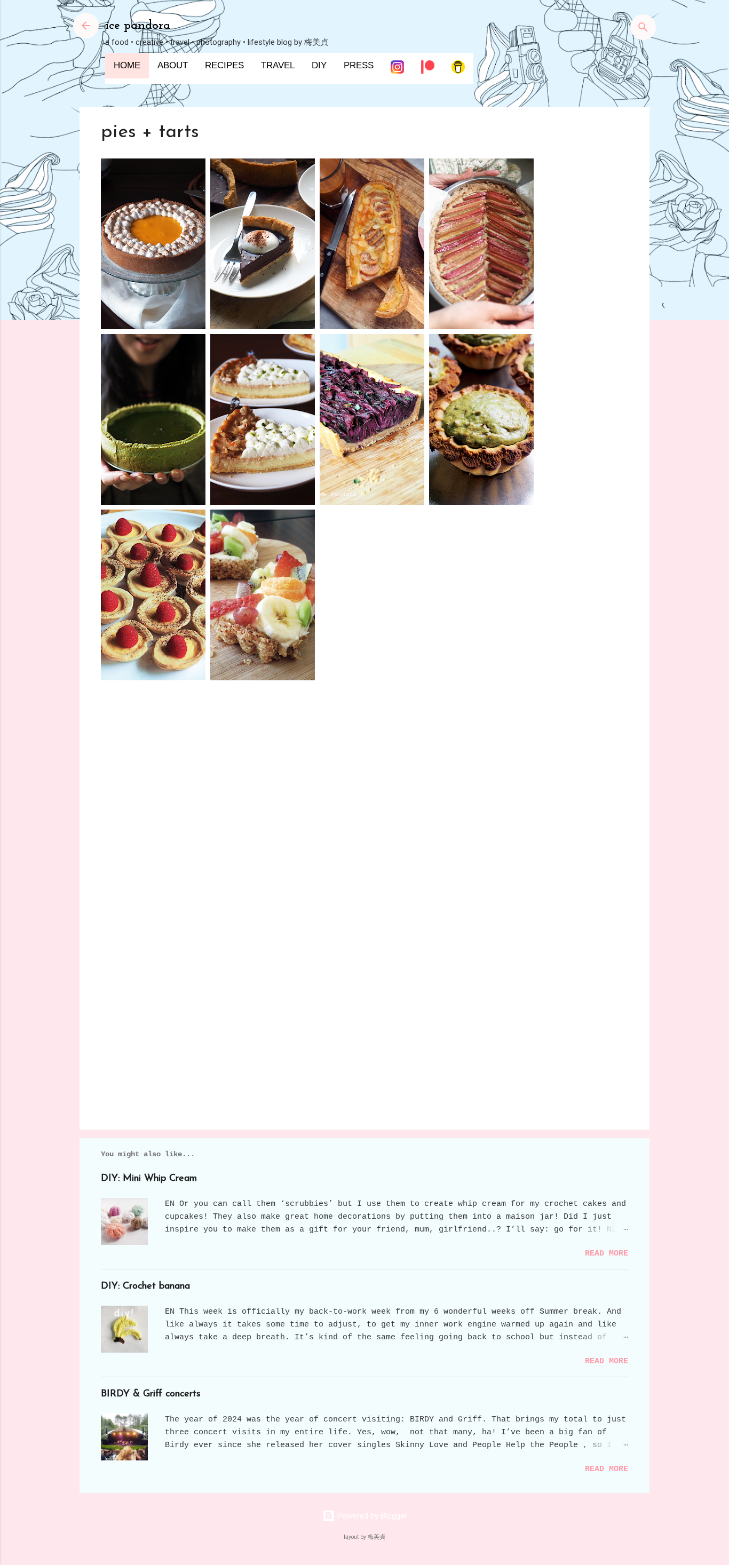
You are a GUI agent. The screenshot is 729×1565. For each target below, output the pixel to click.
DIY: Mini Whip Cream (149, 1178)
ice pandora (137, 25)
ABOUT (172, 65)
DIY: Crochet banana (145, 1286)
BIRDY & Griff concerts (151, 1394)
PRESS (359, 65)
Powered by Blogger (371, 1516)
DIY (319, 65)
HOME (127, 65)
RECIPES (224, 65)
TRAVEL (278, 65)
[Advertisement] (364, 1030)
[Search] (643, 29)
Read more (606, 1253)
